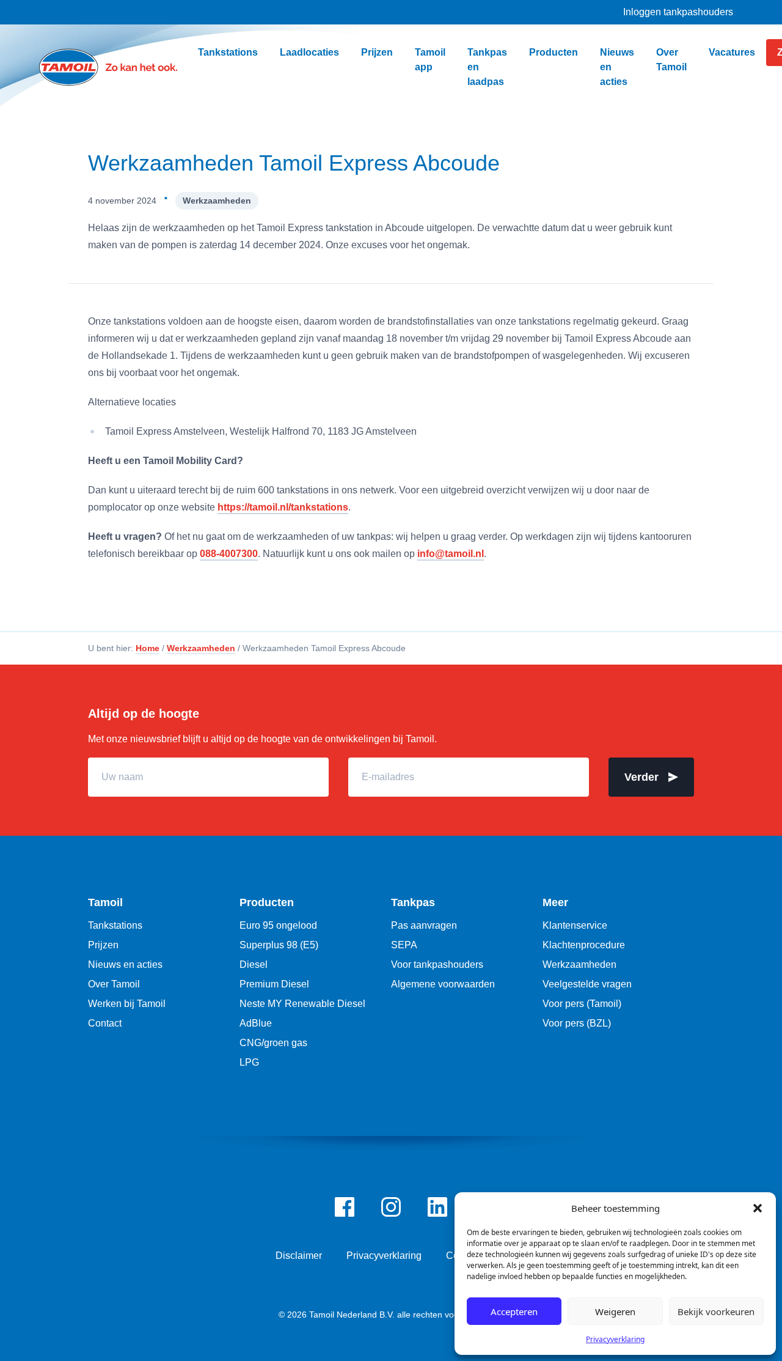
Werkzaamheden (217, 200)
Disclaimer (299, 1255)
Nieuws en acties (125, 964)
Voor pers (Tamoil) (582, 1003)
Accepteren (514, 1311)
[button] (757, 1208)
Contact (105, 1023)
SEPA (404, 945)
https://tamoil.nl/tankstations (282, 507)
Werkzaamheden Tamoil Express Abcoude (294, 162)
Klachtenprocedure (584, 945)
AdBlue (255, 1023)
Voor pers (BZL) (577, 1023)
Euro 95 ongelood (278, 925)
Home (147, 648)
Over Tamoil (114, 984)
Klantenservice (575, 925)
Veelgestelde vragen (587, 984)
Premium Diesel (274, 984)
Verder (641, 777)
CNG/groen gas (273, 1043)
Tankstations (115, 925)
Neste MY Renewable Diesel (302, 1003)
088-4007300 (229, 553)
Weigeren (615, 1311)
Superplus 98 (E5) (278, 945)
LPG (249, 1062)
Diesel (253, 964)
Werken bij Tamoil (127, 1003)
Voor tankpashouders (437, 964)
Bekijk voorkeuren (716, 1311)
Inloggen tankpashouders (678, 12)
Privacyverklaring (615, 1339)
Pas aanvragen (424, 925)
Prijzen (103, 945)
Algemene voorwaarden (443, 984)
